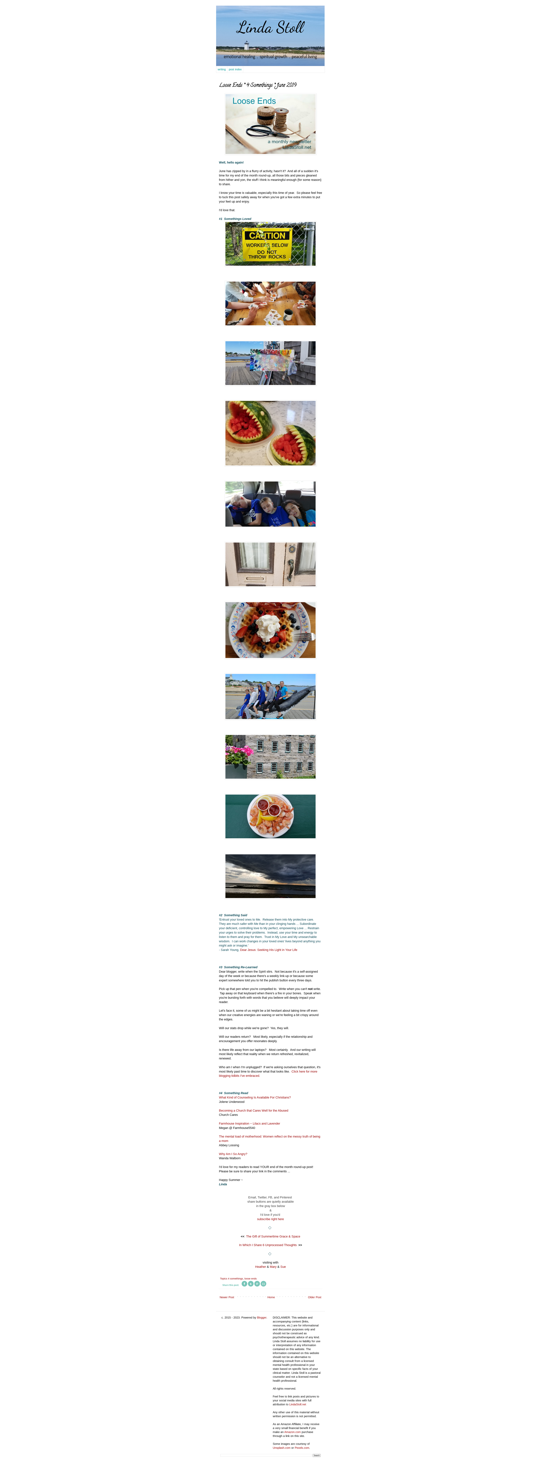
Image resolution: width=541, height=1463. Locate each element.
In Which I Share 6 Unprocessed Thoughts (268, 1245)
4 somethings (235, 1278)
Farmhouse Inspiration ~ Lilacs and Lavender (249, 1123)
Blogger (261, 1317)
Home (271, 1297)
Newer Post (227, 1297)
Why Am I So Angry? (233, 1154)
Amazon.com (292, 1432)
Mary (273, 1266)
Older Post (314, 1297)
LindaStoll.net (297, 1404)
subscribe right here (270, 1219)
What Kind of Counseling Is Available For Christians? (255, 1097)
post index (235, 69)
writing (222, 69)
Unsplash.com (282, 1447)
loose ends (250, 1278)
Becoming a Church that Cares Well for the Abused (253, 1110)
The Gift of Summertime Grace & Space (273, 1236)
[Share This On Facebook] (244, 1286)
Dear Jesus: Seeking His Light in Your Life (268, 950)
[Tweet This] (251, 1286)
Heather (260, 1266)
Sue (283, 1266)
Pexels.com (302, 1447)
